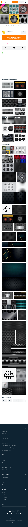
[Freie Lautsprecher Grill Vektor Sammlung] (8, 137)
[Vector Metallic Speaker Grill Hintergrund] (8, 163)
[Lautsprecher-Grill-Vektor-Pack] (8, 102)
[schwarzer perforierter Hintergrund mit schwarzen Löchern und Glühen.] (6, 372)
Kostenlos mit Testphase (14, 37)
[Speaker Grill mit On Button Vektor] (8, 181)
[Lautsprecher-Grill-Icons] (9, 284)
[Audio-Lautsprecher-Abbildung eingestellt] (8, 245)
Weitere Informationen (7, 55)
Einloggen (21, 2)
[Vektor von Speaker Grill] (8, 84)
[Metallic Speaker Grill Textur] (8, 146)
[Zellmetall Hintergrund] (7, 474)
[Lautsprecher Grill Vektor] (8, 119)
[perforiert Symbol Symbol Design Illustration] (19, 306)
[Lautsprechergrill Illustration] (8, 93)
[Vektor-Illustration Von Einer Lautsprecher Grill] (8, 189)
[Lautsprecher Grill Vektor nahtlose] (8, 128)
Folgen (23, 33)
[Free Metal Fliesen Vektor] (8, 154)
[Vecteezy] (2, 2)
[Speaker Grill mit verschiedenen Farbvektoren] (8, 237)
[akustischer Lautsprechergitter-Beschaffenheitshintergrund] (6, 495)
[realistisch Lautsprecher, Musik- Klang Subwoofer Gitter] (8, 254)
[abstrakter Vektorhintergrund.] (6, 273)
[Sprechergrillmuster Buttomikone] (8, 219)
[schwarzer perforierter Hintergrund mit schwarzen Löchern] (18, 295)
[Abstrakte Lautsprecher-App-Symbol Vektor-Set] (8, 172)
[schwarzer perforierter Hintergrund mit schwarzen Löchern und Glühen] (8, 307)
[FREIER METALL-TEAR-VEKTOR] (7, 345)
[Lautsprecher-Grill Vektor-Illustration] (8, 210)
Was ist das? (14, 52)
